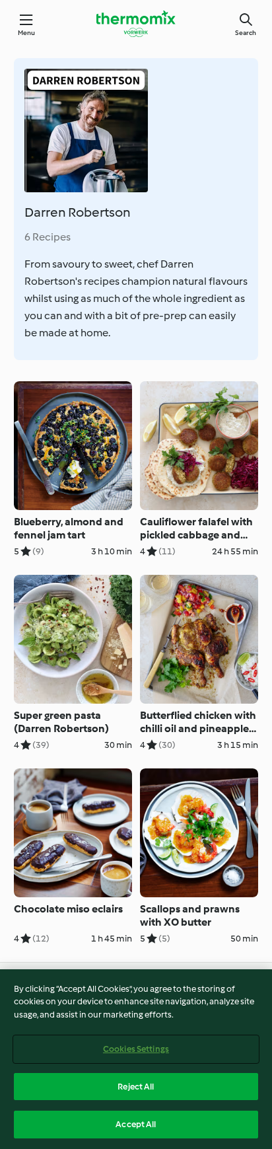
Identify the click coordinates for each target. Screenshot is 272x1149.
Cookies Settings (136, 1049)
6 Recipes (47, 237)
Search (245, 32)
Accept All (136, 1124)
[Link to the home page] (136, 24)
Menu (27, 32)
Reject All (136, 1087)
